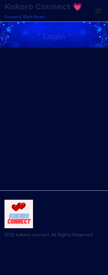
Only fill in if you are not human (38, 117)
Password (14, 84)
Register (79, 145)
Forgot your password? (54, 163)
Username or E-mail (26, 56)
